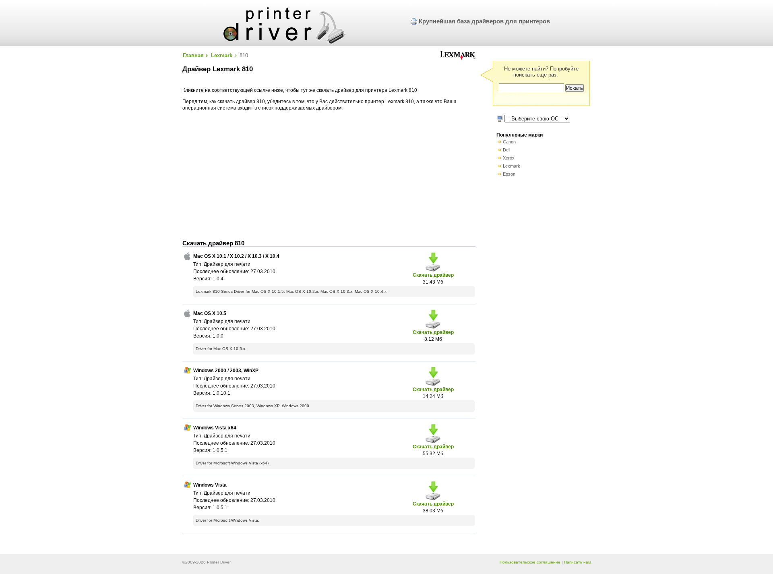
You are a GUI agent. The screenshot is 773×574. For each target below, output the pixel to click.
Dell (506, 149)
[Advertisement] (328, 175)
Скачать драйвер (433, 275)
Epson (509, 174)
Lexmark (221, 55)
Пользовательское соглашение (530, 562)
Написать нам (577, 562)
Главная (193, 55)
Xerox (509, 157)
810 (244, 55)
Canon (509, 141)
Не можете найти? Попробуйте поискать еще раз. (541, 72)
